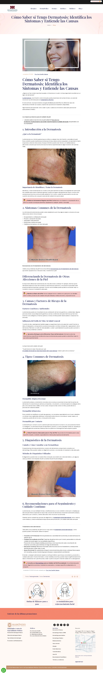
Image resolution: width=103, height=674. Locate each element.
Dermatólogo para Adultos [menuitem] (59, 635)
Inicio (49, 25)
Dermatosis (46, 576)
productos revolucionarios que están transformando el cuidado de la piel (46, 121)
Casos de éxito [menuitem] (56, 643)
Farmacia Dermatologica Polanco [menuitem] (15, 632)
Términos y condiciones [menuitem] (58, 659)
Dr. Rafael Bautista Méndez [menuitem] (36, 634)
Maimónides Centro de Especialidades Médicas (83, 656)
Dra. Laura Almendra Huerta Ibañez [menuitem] (38, 635)
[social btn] (72, 576)
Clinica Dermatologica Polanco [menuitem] (14, 635)
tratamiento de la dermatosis (62, 517)
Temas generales (34, 576)
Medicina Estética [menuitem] (57, 640)
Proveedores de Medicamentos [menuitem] (14, 640)
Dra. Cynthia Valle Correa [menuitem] (36, 632)
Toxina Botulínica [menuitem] (57, 651)
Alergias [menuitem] (54, 646)
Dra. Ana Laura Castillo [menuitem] (35, 630)
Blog (54, 25)
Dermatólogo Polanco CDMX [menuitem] (59, 632)
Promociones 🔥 (96, 1)
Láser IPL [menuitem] (55, 654)
